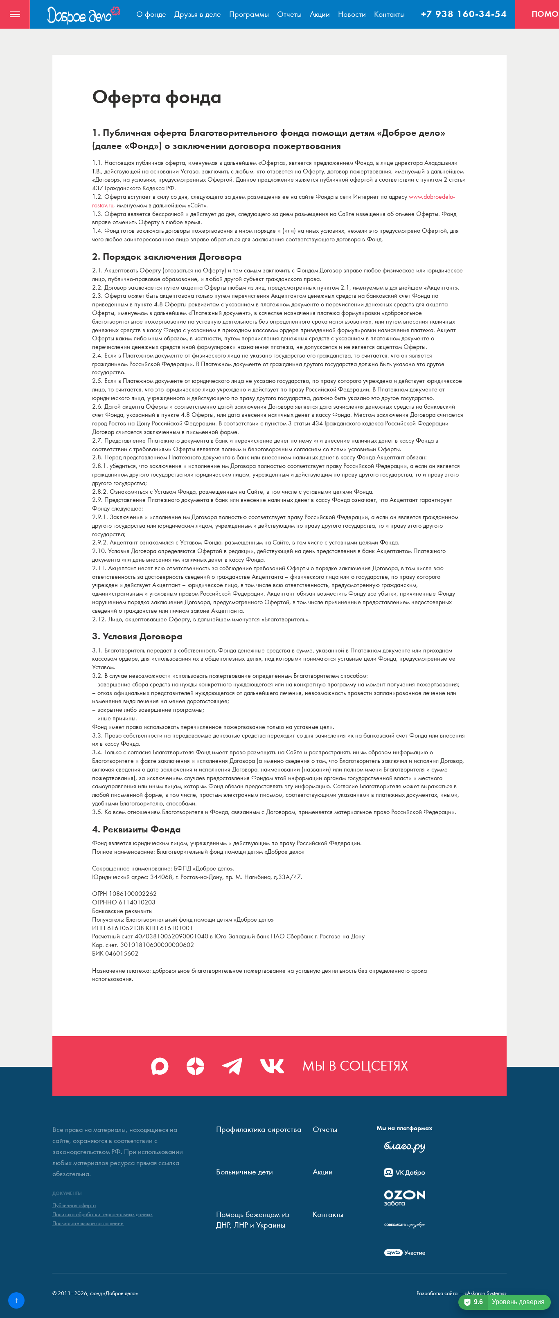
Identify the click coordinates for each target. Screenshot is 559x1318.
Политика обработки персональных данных (102, 1214)
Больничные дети (244, 1171)
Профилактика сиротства (259, 1129)
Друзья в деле (197, 14)
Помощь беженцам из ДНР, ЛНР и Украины (252, 1220)
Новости (352, 14)
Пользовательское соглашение (88, 1223)
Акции (320, 14)
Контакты (389, 14)
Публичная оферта (74, 1205)
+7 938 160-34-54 (464, 14)
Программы (249, 14)
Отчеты (289, 14)
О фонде (151, 14)
